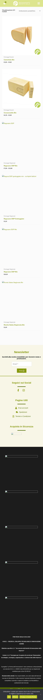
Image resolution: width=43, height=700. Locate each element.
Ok (9, 697)
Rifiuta (15, 697)
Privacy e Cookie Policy (28, 697)
